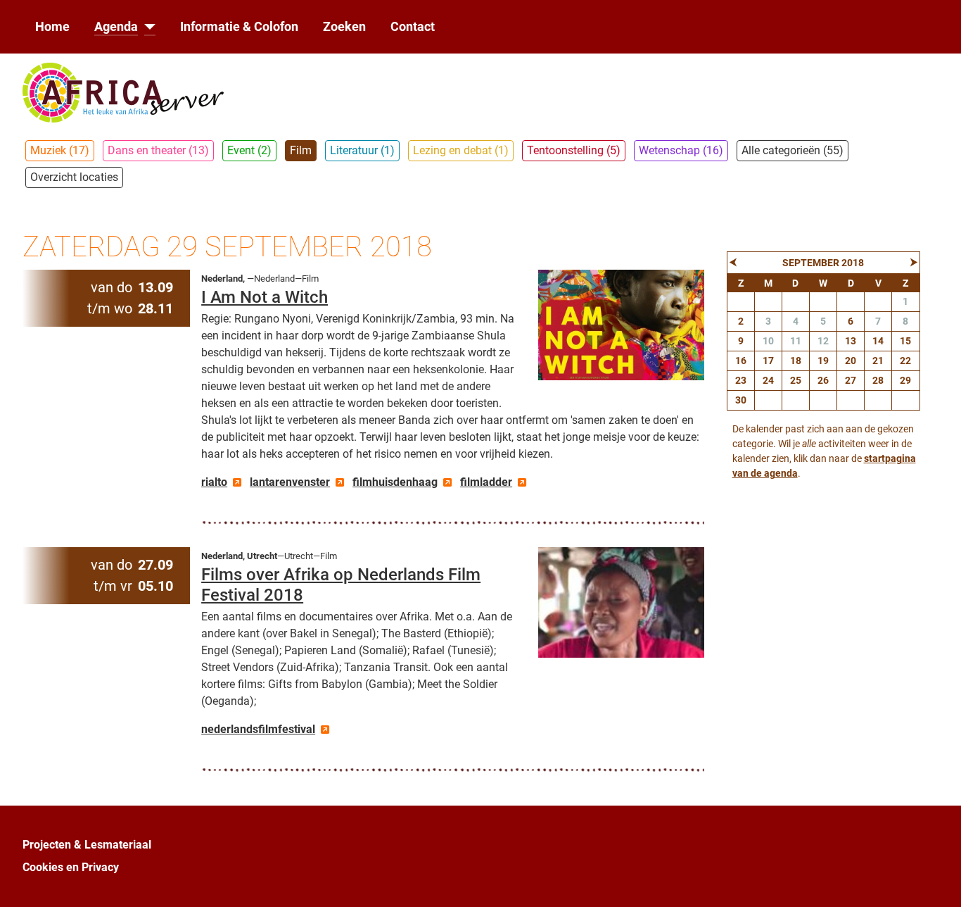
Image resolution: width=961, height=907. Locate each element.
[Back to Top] (936, 881)
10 (768, 340)
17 (768, 360)
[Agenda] (146, 27)
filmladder (486, 482)
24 (768, 380)
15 (905, 340)
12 (823, 340)
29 (905, 380)
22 (905, 360)
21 (878, 360)
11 (795, 340)
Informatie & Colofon (239, 27)
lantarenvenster (290, 482)
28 (878, 380)
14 (878, 340)
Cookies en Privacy (71, 867)
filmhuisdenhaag (395, 482)
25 (795, 380)
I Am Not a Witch (264, 297)
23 (740, 380)
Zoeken (344, 27)
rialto (214, 482)
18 (795, 360)
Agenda (116, 27)
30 (740, 400)
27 (850, 380)
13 (850, 340)
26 (823, 380)
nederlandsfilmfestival (258, 729)
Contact (412, 27)
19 (823, 360)
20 (850, 360)
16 (740, 360)
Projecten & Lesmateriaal (87, 844)
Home (52, 27)
